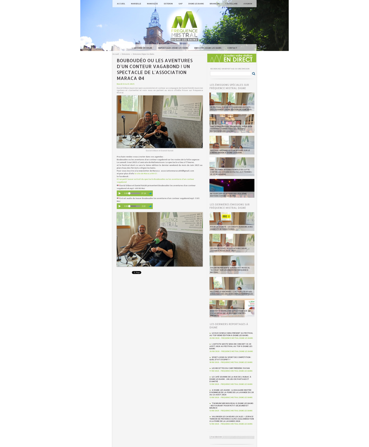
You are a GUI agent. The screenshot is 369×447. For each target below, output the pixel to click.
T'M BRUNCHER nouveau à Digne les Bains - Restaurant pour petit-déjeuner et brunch (231, 405)
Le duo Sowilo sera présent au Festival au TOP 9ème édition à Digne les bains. (231, 334)
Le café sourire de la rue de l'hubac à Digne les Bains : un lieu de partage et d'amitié (230, 379)
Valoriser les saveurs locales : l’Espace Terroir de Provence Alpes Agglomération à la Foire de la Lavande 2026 (231, 418)
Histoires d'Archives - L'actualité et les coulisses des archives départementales (231, 292)
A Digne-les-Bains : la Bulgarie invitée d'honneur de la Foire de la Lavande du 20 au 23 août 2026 (231, 392)
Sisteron (168, 3)
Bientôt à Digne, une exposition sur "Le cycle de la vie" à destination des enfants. (230, 313)
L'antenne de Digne (142, 48)
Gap (181, 3)
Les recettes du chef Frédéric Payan (231, 368)
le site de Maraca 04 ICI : (146, 173)
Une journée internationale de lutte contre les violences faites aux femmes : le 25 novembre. (231, 171)
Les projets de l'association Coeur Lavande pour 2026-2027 (228, 249)
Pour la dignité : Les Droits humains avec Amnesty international (231, 228)
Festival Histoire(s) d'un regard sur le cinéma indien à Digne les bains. (230, 151)
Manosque (152, 3)
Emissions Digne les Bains (208, 48)
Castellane (231, 3)
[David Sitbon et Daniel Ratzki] (160, 96)
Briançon (215, 3)
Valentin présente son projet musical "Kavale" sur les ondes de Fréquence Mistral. (230, 269)
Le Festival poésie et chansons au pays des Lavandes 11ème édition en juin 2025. (231, 108)
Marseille (136, 3)
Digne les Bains (196, 3)
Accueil (121, 3)
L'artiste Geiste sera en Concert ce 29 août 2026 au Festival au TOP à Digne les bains (230, 346)
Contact (232, 48)
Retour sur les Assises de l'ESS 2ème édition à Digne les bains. (228, 194)
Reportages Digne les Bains (173, 48)
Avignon (247, 3)
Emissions (126, 54)
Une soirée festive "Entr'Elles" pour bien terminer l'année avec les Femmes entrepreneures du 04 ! (231, 128)
